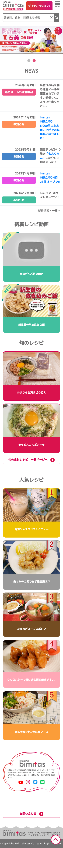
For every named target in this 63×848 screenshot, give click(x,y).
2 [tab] (34, 61)
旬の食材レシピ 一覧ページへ (29, 460)
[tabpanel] (31, 40)
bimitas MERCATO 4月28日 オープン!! (50, 177)
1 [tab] (29, 61)
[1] (56, 17)
